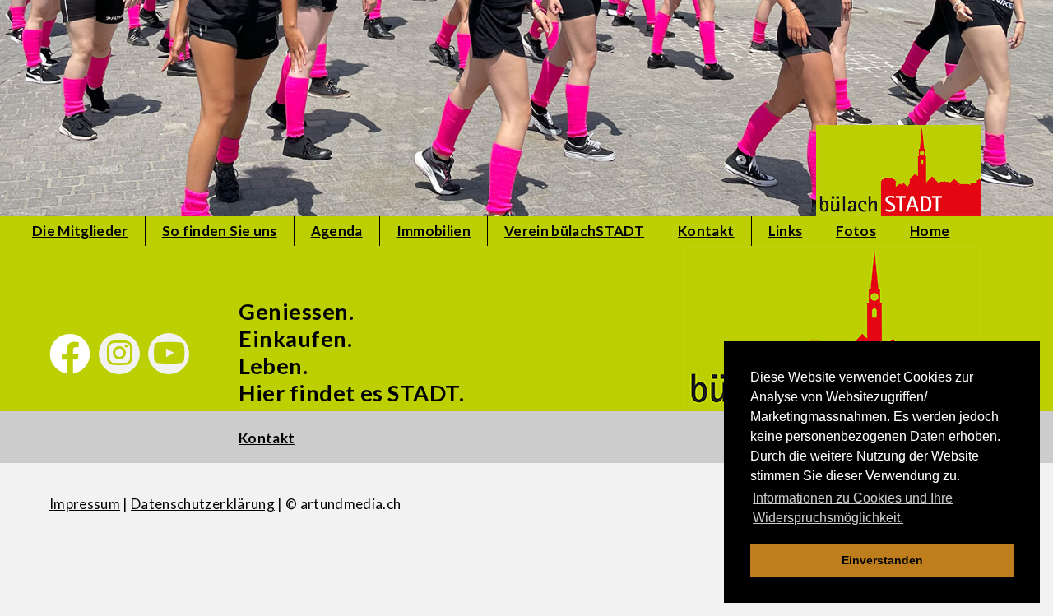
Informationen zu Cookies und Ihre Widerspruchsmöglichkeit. (853, 508)
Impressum (84, 503)
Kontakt (706, 230)
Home (929, 230)
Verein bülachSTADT (574, 230)
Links (785, 230)
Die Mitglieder (80, 230)
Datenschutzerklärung (203, 503)
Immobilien (434, 230)
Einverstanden (882, 560)
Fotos (856, 230)
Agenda (337, 230)
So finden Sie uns (219, 230)
